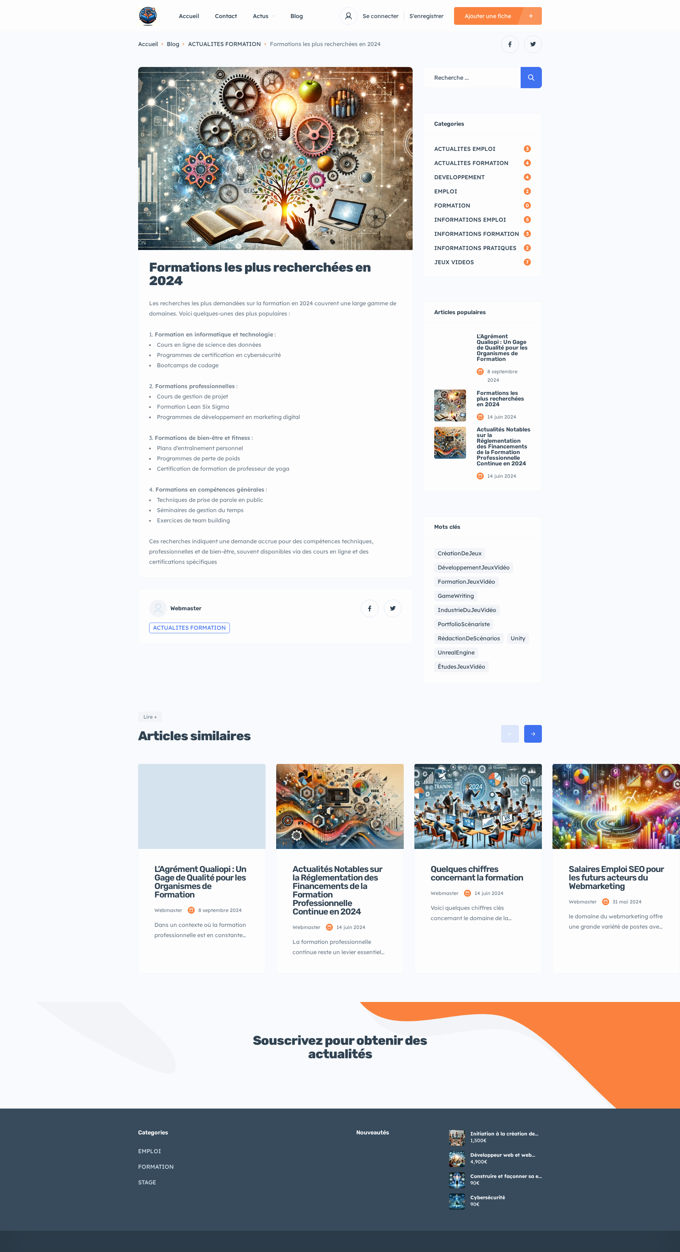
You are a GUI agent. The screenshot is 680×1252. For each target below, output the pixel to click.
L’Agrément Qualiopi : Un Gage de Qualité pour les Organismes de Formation (502, 348)
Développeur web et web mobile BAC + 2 (501, 1154)
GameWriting (456, 595)
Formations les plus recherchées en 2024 (500, 398)
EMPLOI (149, 1151)
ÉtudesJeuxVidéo (461, 666)
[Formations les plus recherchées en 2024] (450, 405)
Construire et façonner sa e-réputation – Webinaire (505, 1176)
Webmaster (186, 608)
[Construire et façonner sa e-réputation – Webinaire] (457, 1180)
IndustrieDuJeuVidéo (467, 609)
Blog (296, 15)
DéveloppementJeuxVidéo (474, 567)
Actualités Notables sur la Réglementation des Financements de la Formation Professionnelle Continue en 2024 (504, 446)
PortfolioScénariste (464, 624)
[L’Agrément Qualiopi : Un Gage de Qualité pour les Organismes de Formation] (450, 350)
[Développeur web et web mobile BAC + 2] (457, 1159)
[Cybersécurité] (457, 1201)
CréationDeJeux (460, 553)
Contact (226, 15)
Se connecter (380, 15)
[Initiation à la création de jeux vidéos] (457, 1138)
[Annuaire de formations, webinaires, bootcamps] (148, 16)
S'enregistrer (426, 15)
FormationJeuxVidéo (466, 581)
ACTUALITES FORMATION (224, 43)
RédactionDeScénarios (469, 638)
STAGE (147, 1182)
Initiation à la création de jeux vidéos (502, 1133)
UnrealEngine (456, 652)
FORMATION (156, 1166)
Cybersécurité (487, 1197)
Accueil (189, 15)
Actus (260, 15)
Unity (518, 638)
